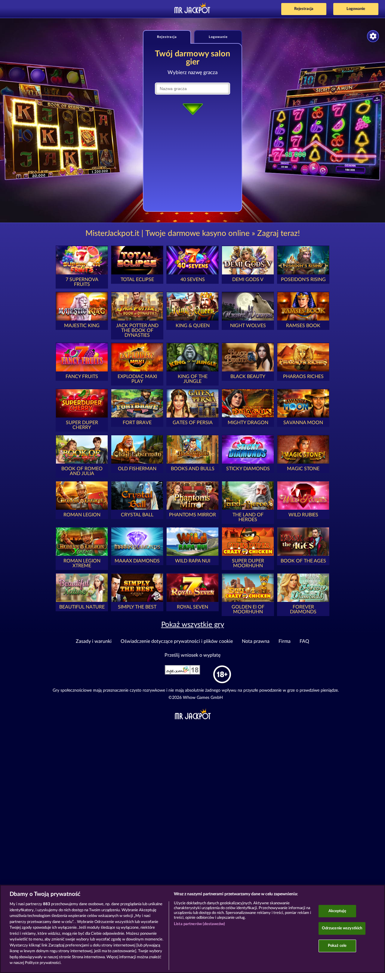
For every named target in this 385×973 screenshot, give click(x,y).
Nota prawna (256, 641)
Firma (285, 641)
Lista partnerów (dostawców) (199, 924)
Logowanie (355, 9)
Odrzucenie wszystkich (342, 928)
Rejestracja (303, 9)
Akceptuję (337, 911)
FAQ (304, 641)
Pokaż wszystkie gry (192, 624)
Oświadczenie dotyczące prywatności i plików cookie (177, 641)
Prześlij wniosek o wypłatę (192, 655)
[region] (192, 929)
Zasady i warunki (94, 641)
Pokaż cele (337, 946)
